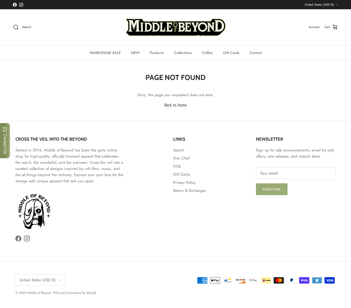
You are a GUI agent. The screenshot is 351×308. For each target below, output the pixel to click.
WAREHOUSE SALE (105, 52)
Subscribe (272, 189)
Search (178, 150)
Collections (183, 52)
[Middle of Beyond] (175, 27)
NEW (135, 52)
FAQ (177, 166)
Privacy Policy (184, 182)
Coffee (207, 52)
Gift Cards (231, 52)
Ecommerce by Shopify (81, 293)
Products (157, 52)
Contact (256, 52)
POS (56, 293)
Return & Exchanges (189, 190)
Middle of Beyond (39, 293)
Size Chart (181, 158)
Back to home (175, 105)
